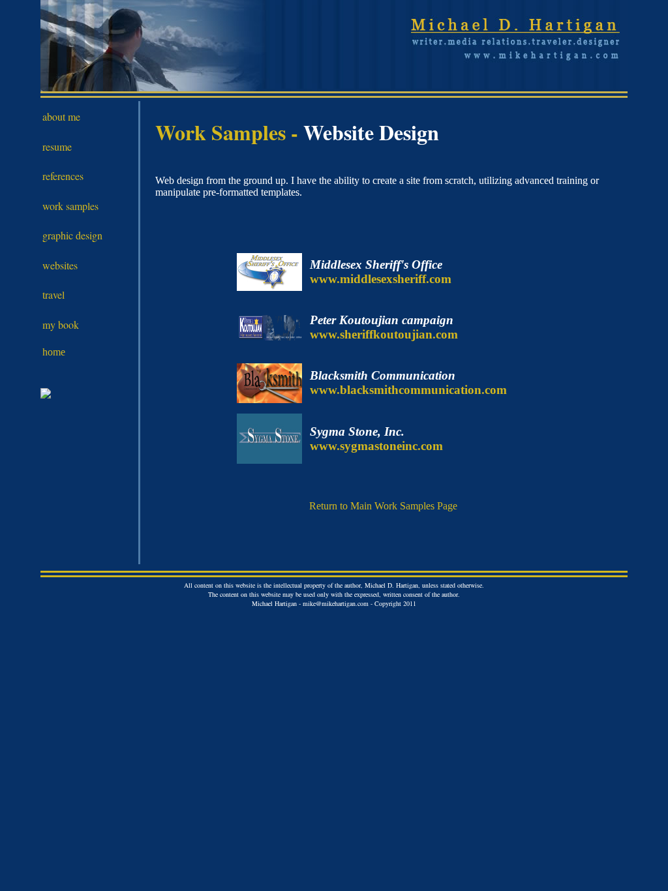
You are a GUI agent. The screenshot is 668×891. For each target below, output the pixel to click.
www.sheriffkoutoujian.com (384, 334)
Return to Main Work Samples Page (383, 505)
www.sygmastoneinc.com (376, 446)
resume (57, 146)
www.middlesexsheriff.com (380, 279)
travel (53, 294)
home (53, 351)
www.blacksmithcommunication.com (408, 390)
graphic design (72, 235)
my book (60, 324)
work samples (70, 206)
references (63, 176)
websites (60, 265)
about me (61, 116)
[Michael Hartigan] (45, 394)
